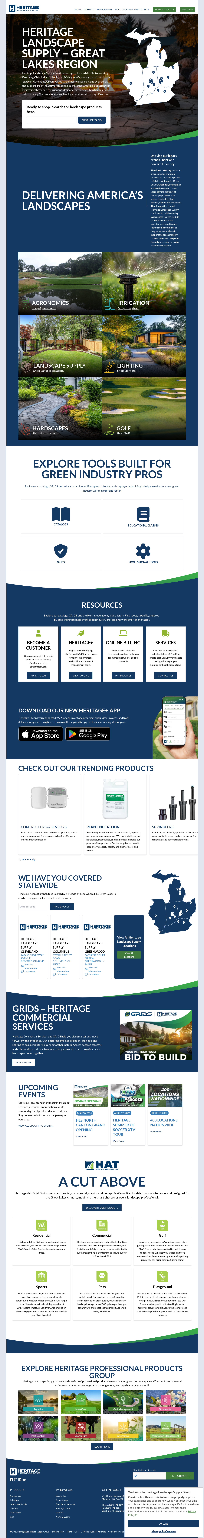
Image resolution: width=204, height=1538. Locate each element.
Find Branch (62, 906)
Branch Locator (164, 9)
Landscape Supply (18, 1504)
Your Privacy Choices (118, 1531)
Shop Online (81, 675)
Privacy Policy (57, 1531)
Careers (59, 1512)
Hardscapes (15, 1512)
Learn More (23, 1062)
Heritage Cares (63, 1508)
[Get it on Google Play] (87, 733)
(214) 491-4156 (113, 1508)
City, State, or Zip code (144, 1469)
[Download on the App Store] (40, 733)
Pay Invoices (123, 675)
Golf (12, 1516)
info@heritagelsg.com (118, 1510)
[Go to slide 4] (30, 859)
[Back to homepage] (42, 8)
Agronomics (15, 1496)
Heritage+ (187, 9)
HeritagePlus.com (97, 94)
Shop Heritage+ (92, 120)
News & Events (63, 1516)
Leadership (61, 1496)
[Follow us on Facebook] (11, 1479)
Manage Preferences (164, 1531)
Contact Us (165, 675)
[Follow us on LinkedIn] (19, 1479)
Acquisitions (62, 1500)
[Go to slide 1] (23, 859)
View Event (81, 1136)
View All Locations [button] (129, 955)
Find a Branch (180, 1476)
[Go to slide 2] (25, 859)
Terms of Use (72, 1531)
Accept (163, 1523)
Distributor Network (65, 1504)
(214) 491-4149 (116, 1505)
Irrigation (14, 1500)
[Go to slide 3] (28, 859)
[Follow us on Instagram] (15, 1479)
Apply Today (38, 675)
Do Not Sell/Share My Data (93, 1531)
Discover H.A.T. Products (102, 1207)
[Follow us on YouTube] (24, 1479)
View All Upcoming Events (35, 1125)
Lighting (14, 1508)
